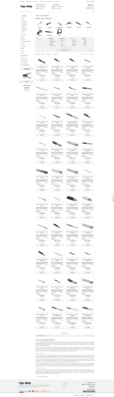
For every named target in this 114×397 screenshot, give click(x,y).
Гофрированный (52, 45)
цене (42, 54)
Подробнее (27, 81)
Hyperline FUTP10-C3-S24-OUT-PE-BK (72, 95)
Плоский (51, 44)
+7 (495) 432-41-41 (40, 4)
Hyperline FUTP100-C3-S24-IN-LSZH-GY (42, 315)
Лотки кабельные (24, 62)
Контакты (49, 1)
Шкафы (22, 36)
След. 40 (90, 335)
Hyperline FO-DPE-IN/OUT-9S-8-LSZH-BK (72, 67)
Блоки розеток (24, 57)
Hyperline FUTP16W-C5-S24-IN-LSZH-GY (57, 205)
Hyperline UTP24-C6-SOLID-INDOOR (57, 122)
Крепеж (22, 48)
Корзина (82, 395)
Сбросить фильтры (90, 50)
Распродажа (65, 382)
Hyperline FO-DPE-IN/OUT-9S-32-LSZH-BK (57, 232)
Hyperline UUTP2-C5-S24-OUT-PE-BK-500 (72, 315)
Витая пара (23, 20)
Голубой (74, 42)
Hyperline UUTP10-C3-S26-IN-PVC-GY (42, 67)
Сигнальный (23, 27)
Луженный (63, 45)
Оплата (35, 1)
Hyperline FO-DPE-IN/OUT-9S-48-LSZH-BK (42, 260)
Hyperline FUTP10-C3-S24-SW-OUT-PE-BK (57, 150)
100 (90, 54)
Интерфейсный (24, 24)
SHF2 (62, 42)
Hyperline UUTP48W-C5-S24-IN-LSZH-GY (87, 287)
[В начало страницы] (93, 395)
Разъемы (23, 53)
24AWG (85, 42)
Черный (74, 39)
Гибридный (23, 25)
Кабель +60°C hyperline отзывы (42, 376)
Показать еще (65, 333)
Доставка (42, 1)
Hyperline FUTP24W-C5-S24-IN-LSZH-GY (57, 260)
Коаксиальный (59, 27)
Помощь (22, 1)
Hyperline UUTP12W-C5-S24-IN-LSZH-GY (72, 150)
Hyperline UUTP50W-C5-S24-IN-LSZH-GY (87, 260)
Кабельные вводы (24, 60)
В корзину (42, 80)
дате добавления (49, 54)
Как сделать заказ (23, 395)
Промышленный (24, 30)
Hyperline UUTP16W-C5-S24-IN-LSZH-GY (72, 177)
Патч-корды (23, 34)
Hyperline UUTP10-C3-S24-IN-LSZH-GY (42, 95)
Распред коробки (24, 55)
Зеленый (74, 45)
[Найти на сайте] (93, 12)
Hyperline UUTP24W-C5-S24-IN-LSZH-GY (87, 232)
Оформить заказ (90, 8)
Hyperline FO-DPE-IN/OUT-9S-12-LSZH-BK (87, 95)
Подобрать (65, 50)
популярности (55, 54)
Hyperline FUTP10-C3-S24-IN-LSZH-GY (42, 122)
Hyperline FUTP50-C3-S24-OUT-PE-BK (57, 287)
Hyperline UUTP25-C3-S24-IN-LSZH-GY (87, 177)
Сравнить (76, 395)
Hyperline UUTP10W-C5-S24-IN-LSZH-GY (57, 95)
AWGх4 (85, 41)
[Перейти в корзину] (86, 5)
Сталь (62, 41)
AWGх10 (85, 39)
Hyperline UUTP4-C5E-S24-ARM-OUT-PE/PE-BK (72, 122)
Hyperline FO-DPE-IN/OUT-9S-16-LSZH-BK (87, 122)
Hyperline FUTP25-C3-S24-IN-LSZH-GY (42, 205)
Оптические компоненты (26, 41)
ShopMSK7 (92, 386)
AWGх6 (85, 44)
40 (87, 54)
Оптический (23, 21)
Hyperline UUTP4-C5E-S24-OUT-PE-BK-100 (57, 315)
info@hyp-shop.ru (90, 389)
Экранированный (53, 41)
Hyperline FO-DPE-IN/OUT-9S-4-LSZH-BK (57, 67)
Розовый (74, 44)
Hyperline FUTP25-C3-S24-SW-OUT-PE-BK (72, 232)
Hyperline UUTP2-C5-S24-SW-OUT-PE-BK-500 (87, 315)
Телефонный (23, 28)
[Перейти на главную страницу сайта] (26, 6)
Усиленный (51, 39)
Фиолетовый (74, 41)
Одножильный (52, 42)
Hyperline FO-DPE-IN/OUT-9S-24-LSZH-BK (87, 150)
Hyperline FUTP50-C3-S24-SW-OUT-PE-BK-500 (72, 287)
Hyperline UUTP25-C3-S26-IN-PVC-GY (42, 150)
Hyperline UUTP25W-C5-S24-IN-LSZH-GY (87, 205)
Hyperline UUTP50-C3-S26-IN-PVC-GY (42, 232)
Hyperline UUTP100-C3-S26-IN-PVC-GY (42, 177)
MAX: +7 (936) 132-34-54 (58, 6)
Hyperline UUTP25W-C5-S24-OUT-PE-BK (72, 205)
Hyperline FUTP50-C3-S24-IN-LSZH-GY (42, 287)
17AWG (85, 45)
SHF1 (62, 44)
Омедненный (63, 39)
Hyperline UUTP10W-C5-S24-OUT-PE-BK (87, 67)
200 (93, 54)
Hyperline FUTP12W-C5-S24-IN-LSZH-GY (57, 177)
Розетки (22, 50)
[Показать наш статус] (26, 88)
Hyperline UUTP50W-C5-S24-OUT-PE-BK (72, 260)
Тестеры (22, 43)
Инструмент (23, 38)
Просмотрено (88, 395)
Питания (23, 31)
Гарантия (29, 1)
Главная (37, 15)
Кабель (22, 18)
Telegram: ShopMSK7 (57, 8)
